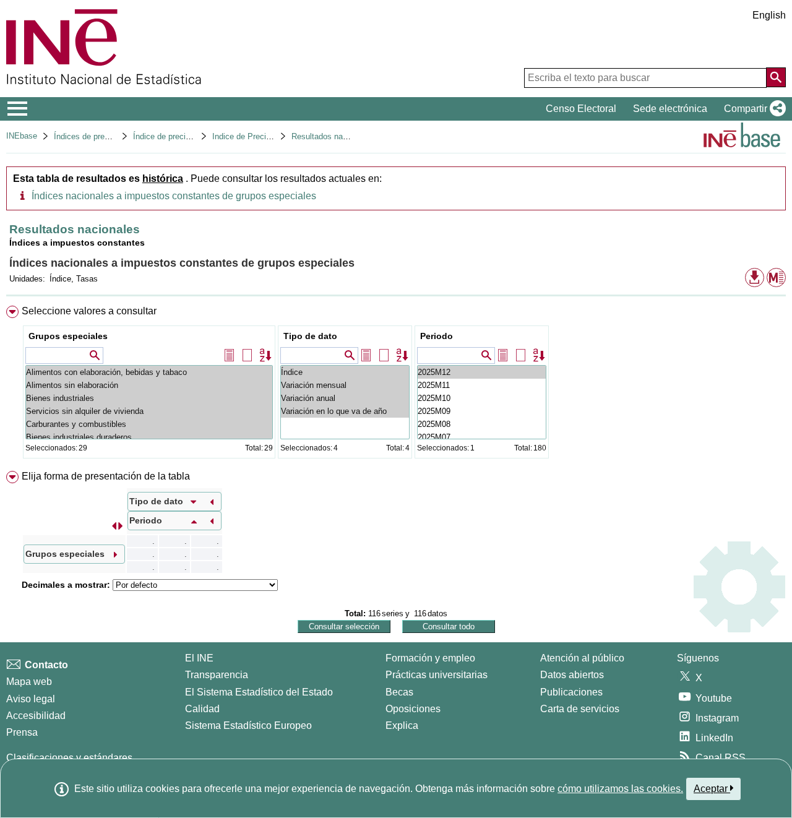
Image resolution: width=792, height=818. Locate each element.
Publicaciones (571, 692)
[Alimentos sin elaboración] (149, 385)
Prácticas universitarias (436, 674)
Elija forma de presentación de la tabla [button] (106, 476)
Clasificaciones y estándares (69, 757)
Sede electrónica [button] (670, 108)
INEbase (21, 135)
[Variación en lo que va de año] (345, 411)
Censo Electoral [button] (581, 108)
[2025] (482, 372)
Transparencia (216, 674)
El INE (199, 658)
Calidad (202, 709)
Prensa (22, 732)
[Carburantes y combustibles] (149, 424)
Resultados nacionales (331, 136)
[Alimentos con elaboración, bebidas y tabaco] (149, 372)
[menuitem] (396, 384)
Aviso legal (30, 699)
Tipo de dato (310, 336)
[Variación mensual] (345, 385)
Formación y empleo (430, 658)
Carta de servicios (579, 709)
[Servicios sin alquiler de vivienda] (149, 411)
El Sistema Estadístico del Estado (259, 692)
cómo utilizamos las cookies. (620, 788)
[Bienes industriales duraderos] (149, 437)
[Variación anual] (345, 398)
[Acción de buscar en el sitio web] (776, 77)
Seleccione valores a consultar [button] (89, 311)
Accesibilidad (36, 715)
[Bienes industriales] (149, 398)
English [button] (769, 15)
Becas (399, 692)
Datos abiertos (572, 674)
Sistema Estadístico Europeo (248, 725)
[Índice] (345, 372)
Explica (401, 725)
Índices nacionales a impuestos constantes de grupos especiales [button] (174, 196)
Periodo (436, 336)
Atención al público (582, 658)
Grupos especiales (68, 336)
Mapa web (29, 681)
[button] (752, 109)
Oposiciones (413, 709)
